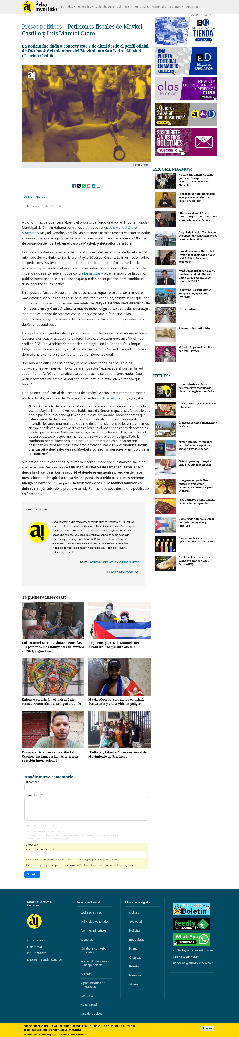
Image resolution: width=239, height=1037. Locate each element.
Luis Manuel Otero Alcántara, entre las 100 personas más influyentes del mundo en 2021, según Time (53, 647)
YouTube (124, 561)
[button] (193, 15)
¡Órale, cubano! (188, 309)
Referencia (34, 947)
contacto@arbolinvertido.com (123, 571)
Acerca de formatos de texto (40, 825)
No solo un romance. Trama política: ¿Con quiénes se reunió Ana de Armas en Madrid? (196, 180)
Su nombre (31, 782)
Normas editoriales (93, 930)
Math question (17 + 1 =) (40, 849)
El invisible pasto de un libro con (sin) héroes (196, 349)
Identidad (87, 939)
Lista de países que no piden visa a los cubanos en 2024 (196, 462)
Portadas (67, 7)
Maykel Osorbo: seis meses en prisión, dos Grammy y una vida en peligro (117, 701)
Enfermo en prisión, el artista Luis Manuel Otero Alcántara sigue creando (51, 701)
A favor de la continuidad (195, 328)
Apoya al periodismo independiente (94, 963)
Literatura (175, 7)
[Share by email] (88, 186)
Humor (133, 948)
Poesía (134, 966)
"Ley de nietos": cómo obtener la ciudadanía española (197, 501)
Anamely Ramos (114, 398)
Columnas (123, 7)
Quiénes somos (91, 912)
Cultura (134, 912)
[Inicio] (39, 7)
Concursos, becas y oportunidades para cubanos (197, 539)
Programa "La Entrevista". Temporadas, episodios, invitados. (195, 293)
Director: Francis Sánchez (44, 959)
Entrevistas (142, 7)
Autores (86, 974)
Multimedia (159, 7)
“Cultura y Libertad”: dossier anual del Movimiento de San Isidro (117, 754)
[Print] (98, 186)
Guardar (32, 874)
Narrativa (135, 975)
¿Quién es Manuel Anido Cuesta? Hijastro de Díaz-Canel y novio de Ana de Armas (198, 216)
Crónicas (135, 957)
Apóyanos (192, 7)
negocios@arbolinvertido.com (193, 963)
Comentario (32, 795)
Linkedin (134, 561)
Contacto (87, 995)
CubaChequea (105, 7)
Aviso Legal (89, 1004)
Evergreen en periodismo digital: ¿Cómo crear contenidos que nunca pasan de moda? (197, 485)
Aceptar (207, 1028)
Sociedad (35, 206)
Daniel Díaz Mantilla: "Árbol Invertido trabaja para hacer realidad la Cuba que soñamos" (197, 256)
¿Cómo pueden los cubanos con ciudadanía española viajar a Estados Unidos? (195, 445)
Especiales (84, 7)
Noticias (134, 930)
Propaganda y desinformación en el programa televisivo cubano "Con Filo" (197, 197)
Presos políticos (42, 26)
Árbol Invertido (34, 196)
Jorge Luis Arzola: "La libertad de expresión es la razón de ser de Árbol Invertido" (198, 236)
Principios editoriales (95, 921)
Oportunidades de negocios (93, 984)
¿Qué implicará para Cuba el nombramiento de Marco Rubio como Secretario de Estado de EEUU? (196, 276)
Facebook (94, 561)
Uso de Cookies (92, 1013)
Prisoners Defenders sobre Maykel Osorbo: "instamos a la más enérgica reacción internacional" (50, 756)
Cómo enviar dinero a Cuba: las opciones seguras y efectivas (196, 522)
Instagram (108, 561)
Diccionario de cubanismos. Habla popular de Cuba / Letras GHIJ (196, 561)
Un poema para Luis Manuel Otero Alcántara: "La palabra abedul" (114, 645)
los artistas (92, 273)
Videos (134, 984)
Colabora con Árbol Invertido (94, 950)
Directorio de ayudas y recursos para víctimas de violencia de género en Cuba (196, 388)
